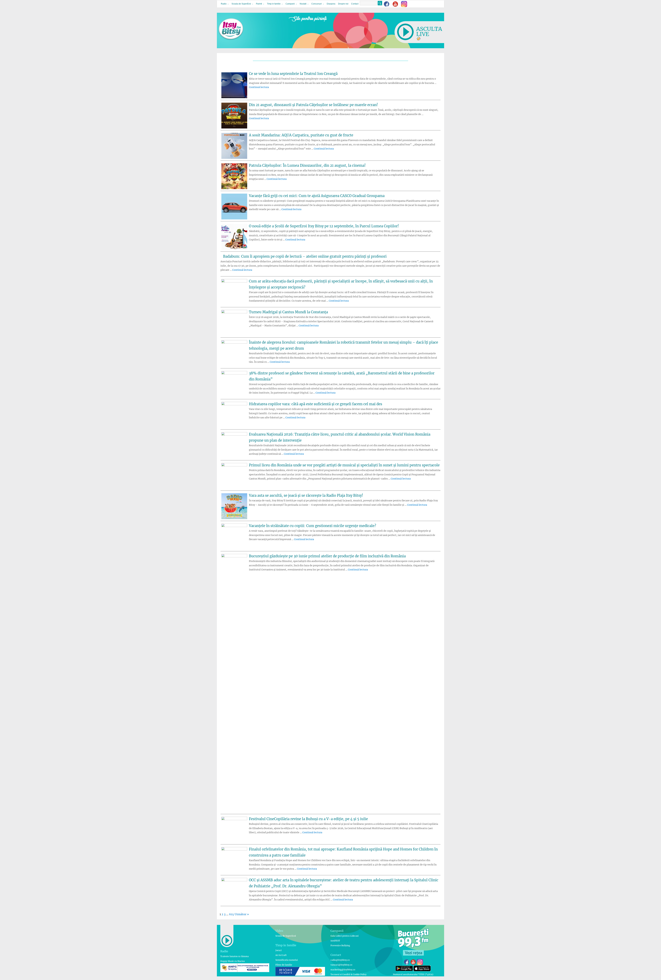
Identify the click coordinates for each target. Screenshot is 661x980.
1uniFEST (335, 940)
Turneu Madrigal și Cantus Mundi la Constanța (288, 312)
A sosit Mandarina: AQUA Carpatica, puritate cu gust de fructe (301, 135)
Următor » (242, 914)
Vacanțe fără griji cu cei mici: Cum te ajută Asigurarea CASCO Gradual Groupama (317, 196)
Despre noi (343, 4)
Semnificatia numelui (286, 960)
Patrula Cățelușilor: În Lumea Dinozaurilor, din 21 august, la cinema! (307, 165)
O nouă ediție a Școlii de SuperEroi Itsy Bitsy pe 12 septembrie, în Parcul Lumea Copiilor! (324, 226)
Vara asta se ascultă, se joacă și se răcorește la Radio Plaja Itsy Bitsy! (306, 495)
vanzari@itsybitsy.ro (341, 964)
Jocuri (278, 950)
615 (231, 914)
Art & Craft (281, 955)
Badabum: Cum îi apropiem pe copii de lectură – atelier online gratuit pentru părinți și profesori (305, 256)
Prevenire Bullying (340, 945)
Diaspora (331, 4)
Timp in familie (274, 4)
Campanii (290, 4)
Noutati (303, 4)
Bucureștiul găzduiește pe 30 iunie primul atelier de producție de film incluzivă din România (327, 556)
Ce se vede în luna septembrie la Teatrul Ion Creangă (293, 73)
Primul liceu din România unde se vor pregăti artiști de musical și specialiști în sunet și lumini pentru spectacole (344, 465)
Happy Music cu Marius (232, 961)
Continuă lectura (259, 87)
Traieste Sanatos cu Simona (234, 956)
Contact (354, 4)
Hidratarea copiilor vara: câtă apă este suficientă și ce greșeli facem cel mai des (315, 404)
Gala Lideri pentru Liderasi (344, 936)
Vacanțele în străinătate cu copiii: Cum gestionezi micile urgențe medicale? (312, 526)
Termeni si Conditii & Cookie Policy (348, 974)
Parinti (259, 4)
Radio (224, 4)
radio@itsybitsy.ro (340, 960)
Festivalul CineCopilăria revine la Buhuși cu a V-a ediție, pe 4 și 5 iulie (308, 819)
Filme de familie (283, 964)
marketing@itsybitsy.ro (342, 969)
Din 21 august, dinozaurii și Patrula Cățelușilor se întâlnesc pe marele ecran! (313, 105)
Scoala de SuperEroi (241, 4)
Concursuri (316, 4)
